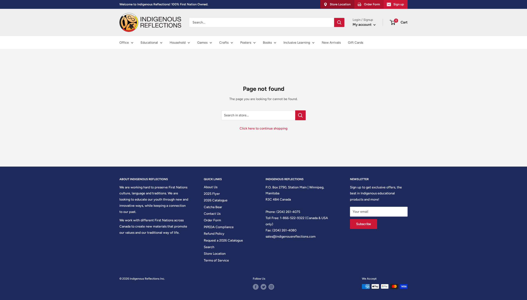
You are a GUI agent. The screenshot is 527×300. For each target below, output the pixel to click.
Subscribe (363, 224)
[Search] (339, 22)
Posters (245, 42)
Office (124, 42)
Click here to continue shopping (263, 128)
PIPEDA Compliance (219, 227)
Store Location (215, 254)
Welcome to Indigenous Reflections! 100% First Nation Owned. (163, 4)
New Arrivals (331, 42)
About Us (210, 187)
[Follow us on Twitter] (263, 287)
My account (362, 24)
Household (177, 42)
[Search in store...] (300, 115)
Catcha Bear (213, 207)
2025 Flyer (212, 194)
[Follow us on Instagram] (271, 287)
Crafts (224, 42)
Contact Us (212, 214)
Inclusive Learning (296, 42)
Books (267, 42)
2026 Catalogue (215, 200)
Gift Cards (355, 42)
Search (209, 247)
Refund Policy (214, 234)
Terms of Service (216, 260)
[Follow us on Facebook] (256, 287)
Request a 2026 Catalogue (223, 240)
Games (202, 42)
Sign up (398, 4)
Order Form (212, 220)
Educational (149, 42)
